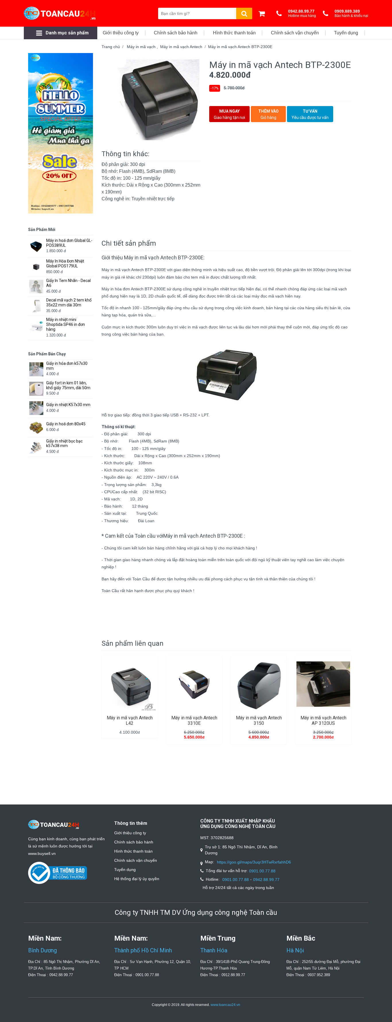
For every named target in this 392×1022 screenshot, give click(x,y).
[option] (151, 102)
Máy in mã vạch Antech (181, 46)
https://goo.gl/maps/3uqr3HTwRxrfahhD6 (254, 862)
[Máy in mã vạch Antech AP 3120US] (323, 684)
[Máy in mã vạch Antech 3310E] (194, 684)
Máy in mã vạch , (143, 46)
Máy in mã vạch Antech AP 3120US (323, 720)
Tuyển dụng (125, 869)
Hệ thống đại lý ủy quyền (136, 878)
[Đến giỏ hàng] (263, 13)
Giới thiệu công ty (130, 833)
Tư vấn (310, 114)
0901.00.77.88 (262, 871)
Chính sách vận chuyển (135, 860)
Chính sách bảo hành (133, 842)
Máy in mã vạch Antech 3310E (194, 720)
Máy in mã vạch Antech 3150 (259, 720)
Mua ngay (229, 114)
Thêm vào (268, 114)
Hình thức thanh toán (133, 851)
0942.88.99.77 (266, 879)
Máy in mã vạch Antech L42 (130, 720)
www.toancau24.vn (225, 1005)
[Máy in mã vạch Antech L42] (130, 684)
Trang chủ (111, 46)
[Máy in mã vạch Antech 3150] (259, 684)
